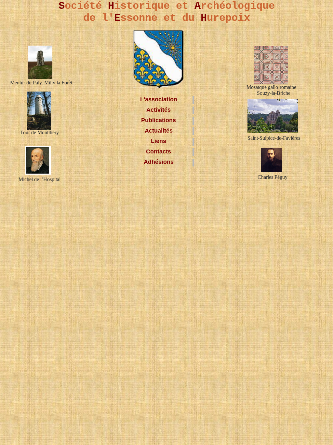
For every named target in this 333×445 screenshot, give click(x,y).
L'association (158, 99)
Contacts (158, 151)
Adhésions (159, 162)
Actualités (159, 130)
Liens (158, 141)
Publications (158, 120)
